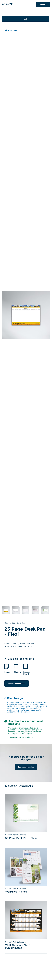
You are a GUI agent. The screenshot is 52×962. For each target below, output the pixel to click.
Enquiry (43, 4)
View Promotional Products (20, 737)
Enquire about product (16, 683)
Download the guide (26, 767)
